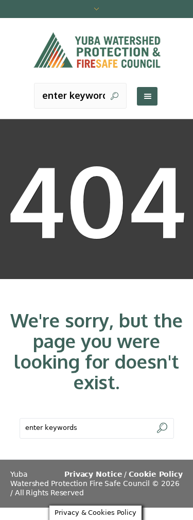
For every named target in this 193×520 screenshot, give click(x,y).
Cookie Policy (156, 474)
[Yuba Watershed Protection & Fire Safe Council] (97, 50)
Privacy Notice (93, 474)
